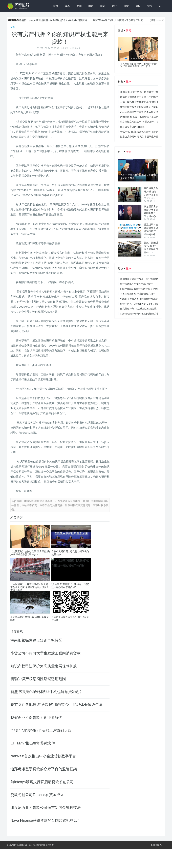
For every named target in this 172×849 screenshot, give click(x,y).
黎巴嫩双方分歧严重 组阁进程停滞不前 (151, 191)
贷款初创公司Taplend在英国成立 (37, 794)
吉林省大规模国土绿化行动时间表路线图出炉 (70, 553)
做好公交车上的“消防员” (132, 126)
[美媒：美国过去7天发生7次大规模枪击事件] (129, 249)
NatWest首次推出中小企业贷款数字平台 (43, 755)
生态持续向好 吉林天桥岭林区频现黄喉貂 (29, 618)
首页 (55, 6)
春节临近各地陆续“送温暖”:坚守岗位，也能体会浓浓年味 (56, 704)
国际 (102, 6)
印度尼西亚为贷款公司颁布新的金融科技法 (45, 807)
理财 (126, 6)
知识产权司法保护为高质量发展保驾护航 (43, 665)
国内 (90, 6)
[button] (126, 58)
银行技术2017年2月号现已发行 (136, 283)
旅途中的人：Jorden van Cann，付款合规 (142, 303)
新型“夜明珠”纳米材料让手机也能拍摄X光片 (46, 691)
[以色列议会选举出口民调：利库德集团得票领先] (138, 170)
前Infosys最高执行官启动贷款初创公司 (42, 781)
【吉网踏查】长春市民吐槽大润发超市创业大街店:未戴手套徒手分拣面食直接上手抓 (29, 587)
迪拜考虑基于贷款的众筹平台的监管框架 (43, 768)
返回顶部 (155, 844)
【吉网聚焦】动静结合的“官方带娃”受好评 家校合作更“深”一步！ (30, 553)
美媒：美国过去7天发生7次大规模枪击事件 (151, 247)
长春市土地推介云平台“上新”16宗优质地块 (70, 618)
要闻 (79, 6)
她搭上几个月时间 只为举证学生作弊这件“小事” (144, 136)
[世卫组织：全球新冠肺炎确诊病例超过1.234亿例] (129, 230)
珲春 (67, 6)
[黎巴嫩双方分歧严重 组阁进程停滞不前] (129, 194)
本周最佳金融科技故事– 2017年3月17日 (141, 278)
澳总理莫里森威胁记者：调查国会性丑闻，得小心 (151, 211)
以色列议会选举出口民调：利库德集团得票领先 (138, 176)
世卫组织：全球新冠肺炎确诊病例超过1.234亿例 (151, 229)
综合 (149, 6)
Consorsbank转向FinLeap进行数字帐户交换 (143, 313)
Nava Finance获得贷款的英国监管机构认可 (45, 820)
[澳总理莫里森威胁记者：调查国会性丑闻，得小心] (129, 212)
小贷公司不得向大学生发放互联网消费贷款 (45, 652)
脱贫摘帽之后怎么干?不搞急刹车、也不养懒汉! (144, 121)
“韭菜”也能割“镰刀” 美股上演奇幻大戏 (41, 730)
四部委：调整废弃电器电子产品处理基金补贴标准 (146, 96)
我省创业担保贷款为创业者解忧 (36, 717)
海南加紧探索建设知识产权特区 (36, 640)
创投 (137, 6)
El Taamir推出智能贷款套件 (32, 742)
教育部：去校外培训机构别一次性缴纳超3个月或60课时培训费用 (41, 20)
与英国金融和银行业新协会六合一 (137, 293)
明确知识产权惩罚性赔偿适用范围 (38, 678)
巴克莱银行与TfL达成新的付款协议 (138, 308)
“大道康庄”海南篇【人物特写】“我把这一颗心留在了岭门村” (70, 585)
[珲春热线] (19, 6)
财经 (114, 6)
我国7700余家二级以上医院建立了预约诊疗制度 (105, 20)
